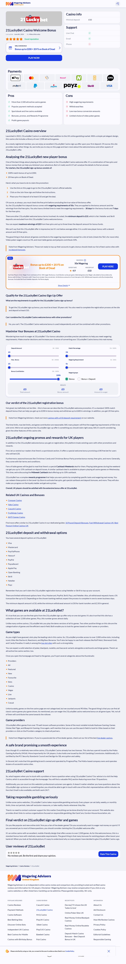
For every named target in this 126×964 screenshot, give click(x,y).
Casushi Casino (14, 509)
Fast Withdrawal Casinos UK (101, 523)
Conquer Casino (15, 500)
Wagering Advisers (12, 866)
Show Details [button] (63, 285)
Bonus (72, 379)
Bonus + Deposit (88, 379)
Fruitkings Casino (15, 513)
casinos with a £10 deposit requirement (64, 418)
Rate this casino (108, 854)
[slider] (9, 356)
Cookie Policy (69, 951)
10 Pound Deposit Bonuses (76, 523)
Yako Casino (13, 504)
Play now (33, 57)
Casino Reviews (25, 866)
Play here (108, 266)
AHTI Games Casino (16, 517)
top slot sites (46, 643)
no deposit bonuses (17, 249)
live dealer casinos (104, 738)
